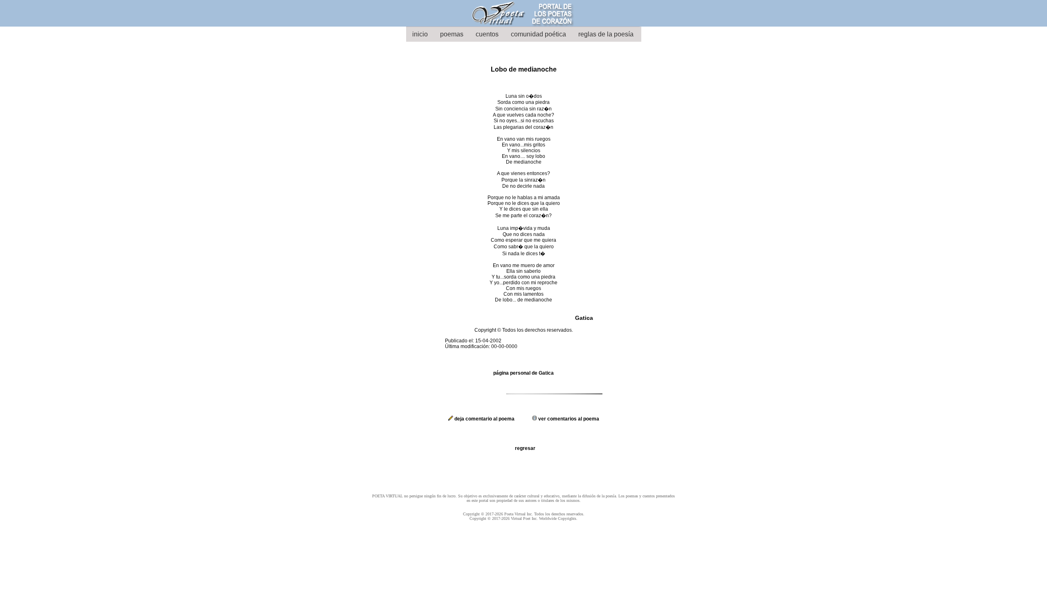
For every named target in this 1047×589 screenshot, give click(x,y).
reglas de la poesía (606, 34)
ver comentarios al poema (568, 419)
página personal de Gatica (523, 373)
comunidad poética (538, 34)
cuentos (487, 34)
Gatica (584, 318)
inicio (420, 34)
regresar (525, 448)
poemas (451, 34)
